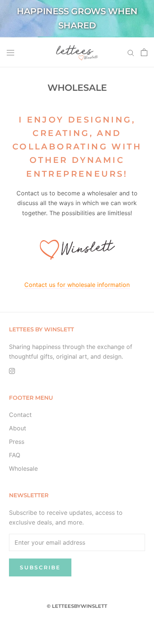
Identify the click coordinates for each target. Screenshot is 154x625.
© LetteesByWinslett (77, 606)
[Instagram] (12, 370)
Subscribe (40, 567)
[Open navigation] (10, 52)
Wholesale (23, 468)
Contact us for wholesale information (77, 284)
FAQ (14, 455)
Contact (20, 414)
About (17, 428)
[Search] (130, 52)
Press (16, 441)
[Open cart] (144, 52)
